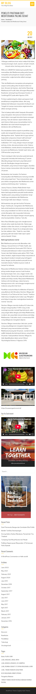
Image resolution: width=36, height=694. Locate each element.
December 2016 (6, 621)
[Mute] (30, 384)
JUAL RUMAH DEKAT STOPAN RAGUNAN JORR (17, 666)
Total (18, 691)
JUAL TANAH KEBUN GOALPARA (12, 670)
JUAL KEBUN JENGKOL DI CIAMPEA (13, 663)
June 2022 (5, 567)
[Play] (3, 384)
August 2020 (5, 578)
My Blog (6, 3)
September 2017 (6, 591)
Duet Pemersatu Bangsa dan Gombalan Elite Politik (17, 527)
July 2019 (4, 581)
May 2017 (4, 604)
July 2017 (4, 598)
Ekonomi (4, 632)
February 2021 (6, 574)
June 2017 (4, 601)
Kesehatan (4, 635)
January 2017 (5, 618)
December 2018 (6, 584)
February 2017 (6, 614)
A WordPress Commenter (9, 556)
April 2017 (4, 608)
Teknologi (4, 642)
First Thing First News (7, 5)
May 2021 (4, 571)
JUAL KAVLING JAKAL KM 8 (10, 660)
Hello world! (24, 556)
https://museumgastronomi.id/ (11, 408)
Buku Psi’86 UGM (6, 656)
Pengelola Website (7, 676)
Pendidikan (4, 639)
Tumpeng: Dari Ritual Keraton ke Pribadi (14, 540)
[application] (18, 376)
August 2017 (5, 594)
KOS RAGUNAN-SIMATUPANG (11, 673)
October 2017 (5, 588)
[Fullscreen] (32, 384)
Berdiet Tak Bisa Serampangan (11, 531)
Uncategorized (6, 645)
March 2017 (5, 611)
